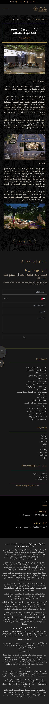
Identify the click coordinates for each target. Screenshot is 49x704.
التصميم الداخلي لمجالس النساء (36, 367)
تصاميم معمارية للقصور (39, 419)
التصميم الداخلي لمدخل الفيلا (37, 381)
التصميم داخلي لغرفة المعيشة (37, 370)
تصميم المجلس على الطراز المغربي (35, 403)
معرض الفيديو (42, 452)
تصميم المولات (42, 394)
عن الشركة (43, 435)
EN (13, 2)
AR (11, 2)
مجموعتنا (44, 438)
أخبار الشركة (43, 455)
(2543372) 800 (42, 477)
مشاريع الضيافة (42, 378)
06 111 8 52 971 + (41, 479)
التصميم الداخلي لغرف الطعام (37, 408)
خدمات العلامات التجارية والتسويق (36, 383)
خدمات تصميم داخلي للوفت (38, 416)
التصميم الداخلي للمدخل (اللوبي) (36, 411)
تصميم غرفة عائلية (41, 372)
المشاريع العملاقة (41, 405)
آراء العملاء (43, 449)
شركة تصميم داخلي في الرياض (37, 386)
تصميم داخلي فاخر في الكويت (37, 413)
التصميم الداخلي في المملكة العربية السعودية (31, 392)
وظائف (45, 444)
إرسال (24, 337)
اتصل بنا (44, 446)
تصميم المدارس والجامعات (38, 400)
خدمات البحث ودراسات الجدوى (37, 375)
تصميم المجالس (42, 389)
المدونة (45, 457)
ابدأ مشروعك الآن (24, 242)
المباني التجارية (42, 397)
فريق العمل (43, 441)
